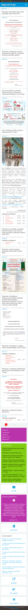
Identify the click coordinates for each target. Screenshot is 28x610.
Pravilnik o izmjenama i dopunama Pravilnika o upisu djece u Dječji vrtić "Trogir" (12, 562)
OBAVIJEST (8, 420)
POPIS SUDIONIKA (8, 220)
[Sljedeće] (18, 424)
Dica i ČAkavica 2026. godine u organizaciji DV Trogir (12, 131)
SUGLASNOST (9, 223)
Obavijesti (4, 17)
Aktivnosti (7, 437)
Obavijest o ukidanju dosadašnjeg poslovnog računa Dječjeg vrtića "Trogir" (13, 370)
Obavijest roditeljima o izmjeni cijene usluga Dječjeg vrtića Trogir (14, 346)
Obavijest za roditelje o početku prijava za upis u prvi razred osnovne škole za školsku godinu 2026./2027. (13, 231)
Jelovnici (6, 439)
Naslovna (4, 8)
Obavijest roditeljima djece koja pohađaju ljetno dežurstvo (13, 12)
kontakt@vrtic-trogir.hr (17, 1)
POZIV (7, 216)
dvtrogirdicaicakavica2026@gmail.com (12, 196)
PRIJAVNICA (9, 218)
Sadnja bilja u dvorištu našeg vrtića (11, 452)
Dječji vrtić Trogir (11, 607)
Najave (6, 434)
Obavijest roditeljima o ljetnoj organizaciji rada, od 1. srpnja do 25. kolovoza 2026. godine (13, 53)
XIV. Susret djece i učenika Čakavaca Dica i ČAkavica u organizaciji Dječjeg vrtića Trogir (13, 92)
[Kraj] (21, 424)
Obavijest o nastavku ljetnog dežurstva (12, 411)
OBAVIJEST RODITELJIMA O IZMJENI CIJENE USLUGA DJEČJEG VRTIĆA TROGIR (10, 359)
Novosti (6, 430)
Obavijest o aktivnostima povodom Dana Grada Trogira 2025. (12, 251)
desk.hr (17, 608)
